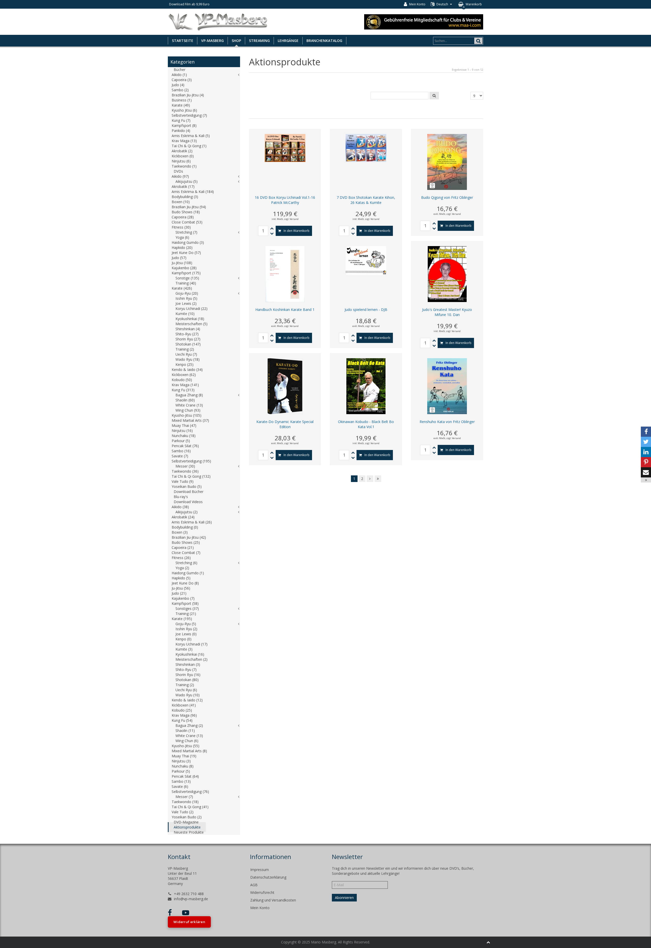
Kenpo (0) (183, 639)
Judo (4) (178, 84)
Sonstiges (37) (187, 608)
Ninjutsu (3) (181, 761)
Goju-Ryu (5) (185, 623)
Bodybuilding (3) (185, 196)
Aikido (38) (180, 506)
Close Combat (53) (187, 222)
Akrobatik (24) (183, 517)
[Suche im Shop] (434, 95)
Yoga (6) (182, 237)
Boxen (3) (180, 532)
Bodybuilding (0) (185, 527)
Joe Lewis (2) (186, 303)
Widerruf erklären (189, 922)
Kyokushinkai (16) (189, 654)
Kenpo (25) (184, 364)
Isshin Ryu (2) (186, 628)
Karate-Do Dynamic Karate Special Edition (285, 424)
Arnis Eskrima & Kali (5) (191, 135)
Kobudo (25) (182, 710)
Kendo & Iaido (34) (187, 369)
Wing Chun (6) (186, 740)
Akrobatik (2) (182, 150)
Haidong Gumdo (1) (188, 572)
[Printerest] (646, 462)
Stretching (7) (186, 232)
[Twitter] (646, 442)
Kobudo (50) (182, 379)
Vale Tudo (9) (183, 481)
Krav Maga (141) (185, 384)
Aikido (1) (179, 74)
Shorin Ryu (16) (187, 674)
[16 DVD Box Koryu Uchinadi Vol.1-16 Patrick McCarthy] (285, 147)
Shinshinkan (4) (187, 328)
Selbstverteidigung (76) (190, 791)
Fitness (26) (181, 557)
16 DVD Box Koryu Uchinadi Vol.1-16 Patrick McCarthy (285, 200)
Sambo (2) (180, 89)
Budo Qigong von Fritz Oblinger (447, 197)
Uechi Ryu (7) (186, 354)
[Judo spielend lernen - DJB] (366, 260)
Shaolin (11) (185, 730)
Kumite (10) (185, 313)
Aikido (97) (180, 176)
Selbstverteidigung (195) (191, 461)
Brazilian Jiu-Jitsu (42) (189, 537)
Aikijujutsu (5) (186, 181)
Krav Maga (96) (184, 715)
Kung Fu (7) (181, 120)
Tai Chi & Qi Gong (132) (191, 476)
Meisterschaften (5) (191, 323)
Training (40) (185, 283)
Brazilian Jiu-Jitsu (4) (188, 95)
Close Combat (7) (186, 552)
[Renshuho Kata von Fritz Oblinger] (447, 385)
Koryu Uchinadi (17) (191, 644)
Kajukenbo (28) (184, 267)
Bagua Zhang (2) (189, 725)
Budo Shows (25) (186, 542)
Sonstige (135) (187, 278)
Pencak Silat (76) (185, 445)
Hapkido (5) (181, 578)
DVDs (178, 171)
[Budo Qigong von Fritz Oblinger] (447, 161)
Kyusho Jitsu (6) (184, 110)
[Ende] (378, 478)
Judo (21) (179, 593)
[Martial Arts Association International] (423, 21)
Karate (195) (182, 618)
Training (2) (184, 349)
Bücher (179, 69)
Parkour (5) (181, 440)
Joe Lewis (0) (186, 633)
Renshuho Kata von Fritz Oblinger (447, 421)
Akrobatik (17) (183, 186)
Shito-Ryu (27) (187, 334)
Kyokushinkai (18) (189, 318)
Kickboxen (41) (184, 705)
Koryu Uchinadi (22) (191, 308)
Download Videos (188, 501)
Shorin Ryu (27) (187, 339)
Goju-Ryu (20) (186, 293)
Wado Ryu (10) (187, 695)
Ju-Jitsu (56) (181, 588)
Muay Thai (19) (184, 756)
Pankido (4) (181, 130)
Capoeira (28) (183, 217)
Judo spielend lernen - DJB (366, 309)
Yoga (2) (182, 567)
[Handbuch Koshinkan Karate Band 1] (284, 273)
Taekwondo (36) (185, 471)
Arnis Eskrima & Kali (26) (192, 522)
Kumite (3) (184, 649)
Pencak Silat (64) (185, 776)
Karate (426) (182, 288)
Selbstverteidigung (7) (189, 115)
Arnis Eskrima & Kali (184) (193, 191)
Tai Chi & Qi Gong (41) (190, 806)
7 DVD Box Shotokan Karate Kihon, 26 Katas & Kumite (366, 200)
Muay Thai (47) (184, 425)
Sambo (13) (181, 781)
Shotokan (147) (188, 344)
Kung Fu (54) (182, 720)
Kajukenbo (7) (183, 598)
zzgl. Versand (291, 219)
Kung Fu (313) (183, 389)
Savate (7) (180, 456)
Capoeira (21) (183, 547)
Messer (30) (185, 466)
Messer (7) (184, 796)
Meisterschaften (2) (191, 659)
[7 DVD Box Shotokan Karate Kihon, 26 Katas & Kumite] (366, 147)
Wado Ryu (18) (187, 359)
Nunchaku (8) (183, 766)
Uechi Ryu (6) (186, 689)
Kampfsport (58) (185, 603)
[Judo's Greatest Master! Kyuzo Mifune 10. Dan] (447, 273)
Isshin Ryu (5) (186, 298)
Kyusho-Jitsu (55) (185, 745)
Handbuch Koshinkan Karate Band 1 (285, 309)
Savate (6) (180, 786)
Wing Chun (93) (187, 410)
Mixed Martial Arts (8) (189, 750)
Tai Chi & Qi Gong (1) (189, 145)
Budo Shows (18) (186, 211)
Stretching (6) (186, 562)
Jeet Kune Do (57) (186, 252)
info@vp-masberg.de (191, 898)
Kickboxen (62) (184, 374)
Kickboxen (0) (183, 156)
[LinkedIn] (646, 452)
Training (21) (185, 613)
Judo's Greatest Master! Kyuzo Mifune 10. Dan (447, 312)
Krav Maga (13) (184, 140)
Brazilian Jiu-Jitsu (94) (189, 206)
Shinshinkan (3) (187, 664)
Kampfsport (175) (186, 272)
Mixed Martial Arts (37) (190, 420)
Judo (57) (179, 257)
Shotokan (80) (187, 679)
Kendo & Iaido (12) (187, 700)
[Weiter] (370, 478)
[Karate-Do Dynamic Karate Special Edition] (285, 385)
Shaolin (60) (185, 400)
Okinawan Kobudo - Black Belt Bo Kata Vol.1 (366, 424)
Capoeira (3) (182, 79)
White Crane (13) (189, 405)
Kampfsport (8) (184, 125)
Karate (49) (181, 105)
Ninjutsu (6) (181, 161)
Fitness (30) (181, 227)
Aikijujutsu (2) (186, 511)
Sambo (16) (181, 450)
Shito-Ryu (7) (186, 669)
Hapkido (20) (182, 247)
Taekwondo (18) (185, 801)
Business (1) (182, 100)
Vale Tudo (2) (183, 811)
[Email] (646, 472)
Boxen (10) (181, 201)
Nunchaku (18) (184, 435)
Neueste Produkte (189, 832)
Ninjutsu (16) (182, 430)
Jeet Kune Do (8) (185, 583)
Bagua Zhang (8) (189, 395)
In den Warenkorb (296, 231)
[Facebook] (646, 432)
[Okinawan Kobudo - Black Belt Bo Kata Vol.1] (366, 385)
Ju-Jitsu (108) (182, 262)
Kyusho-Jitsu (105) (186, 415)
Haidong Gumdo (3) (188, 242)
